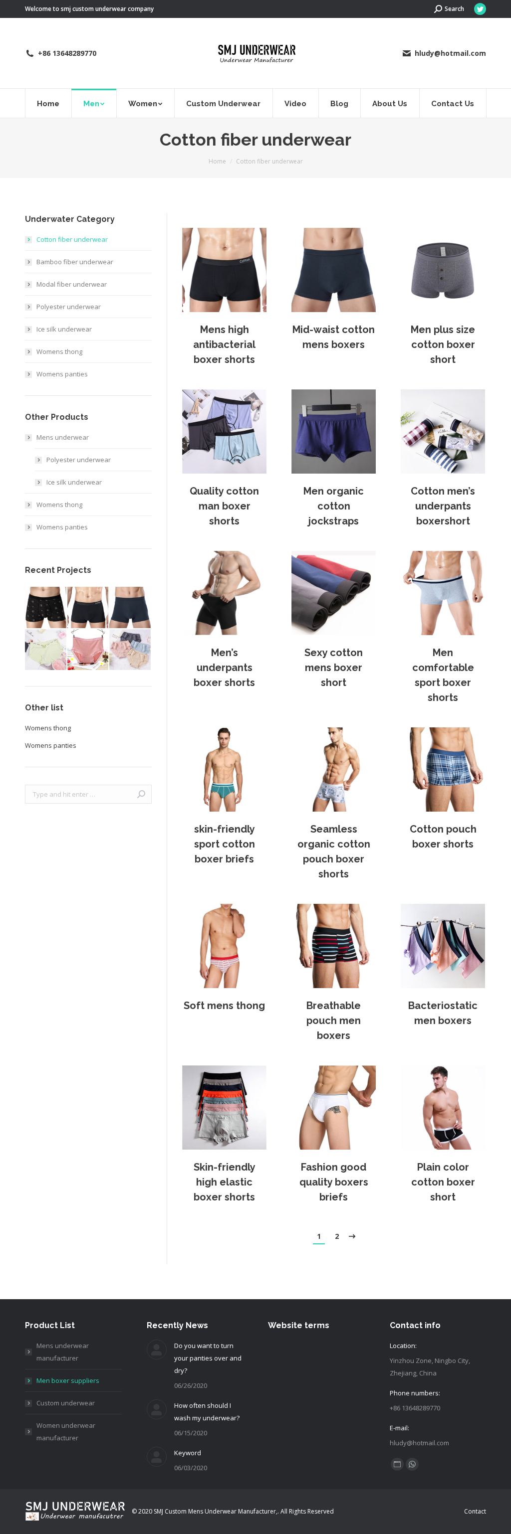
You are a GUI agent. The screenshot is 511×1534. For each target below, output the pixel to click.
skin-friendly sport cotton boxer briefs (224, 844)
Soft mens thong (224, 1006)
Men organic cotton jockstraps (333, 506)
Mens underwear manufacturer (62, 1352)
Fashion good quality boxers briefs (333, 1182)
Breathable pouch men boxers (333, 1020)
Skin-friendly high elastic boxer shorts (225, 1182)
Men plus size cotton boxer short (443, 344)
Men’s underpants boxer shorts (224, 667)
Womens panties (62, 373)
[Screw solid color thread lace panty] (88, 650)
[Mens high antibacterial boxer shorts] (88, 608)
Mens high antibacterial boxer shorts (224, 344)
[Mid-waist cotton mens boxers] (130, 608)
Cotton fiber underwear (72, 239)
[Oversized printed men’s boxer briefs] (46, 608)
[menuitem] (48, 103)
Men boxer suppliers (67, 1380)
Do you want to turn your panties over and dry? (208, 1358)
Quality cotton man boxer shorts (224, 506)
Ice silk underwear (64, 329)
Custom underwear (65, 1402)
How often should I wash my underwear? (207, 1411)
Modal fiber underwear (71, 284)
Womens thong (59, 351)
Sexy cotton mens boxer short (333, 667)
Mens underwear (62, 437)
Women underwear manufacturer (65, 1431)
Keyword (187, 1452)
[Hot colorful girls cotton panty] (46, 650)
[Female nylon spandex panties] (130, 650)
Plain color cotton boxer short (443, 1182)
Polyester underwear (68, 306)
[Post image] (224, 270)
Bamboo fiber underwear (74, 261)
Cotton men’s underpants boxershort (443, 506)
